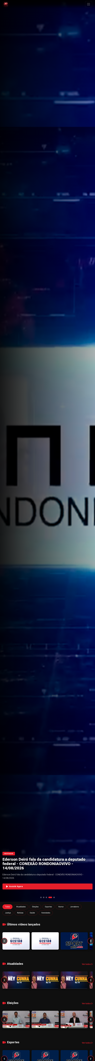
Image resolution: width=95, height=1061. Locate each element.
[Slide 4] (54, 897)
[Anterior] (4, 941)
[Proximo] (91, 941)
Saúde (32, 913)
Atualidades (21, 907)
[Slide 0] (41, 897)
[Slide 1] (43, 897)
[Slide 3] (50, 897)
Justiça (8, 913)
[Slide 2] (46, 897)
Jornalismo (74, 907)
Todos (7, 907)
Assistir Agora (16, 886)
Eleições (35, 907)
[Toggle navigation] (88, 4)
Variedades (45, 913)
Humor (61, 907)
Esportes (48, 907)
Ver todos (86, 964)
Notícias (20, 913)
